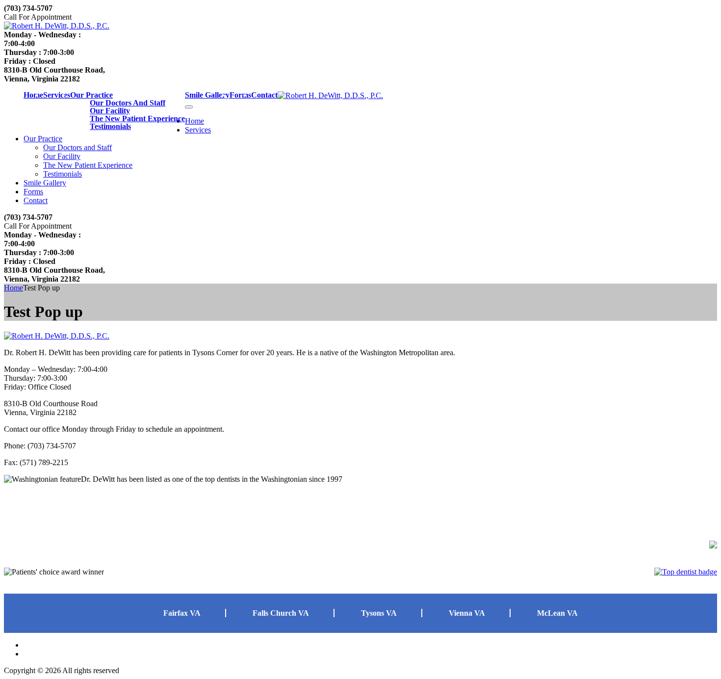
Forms (240, 95)
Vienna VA (467, 613)
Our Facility (110, 110)
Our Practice (91, 95)
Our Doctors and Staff (127, 103)
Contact (264, 95)
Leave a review (34, 534)
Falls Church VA (281, 613)
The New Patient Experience (137, 118)
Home (33, 95)
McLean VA (557, 613)
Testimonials (110, 126)
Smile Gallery (207, 95)
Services (56, 95)
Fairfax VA (182, 613)
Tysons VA (379, 613)
